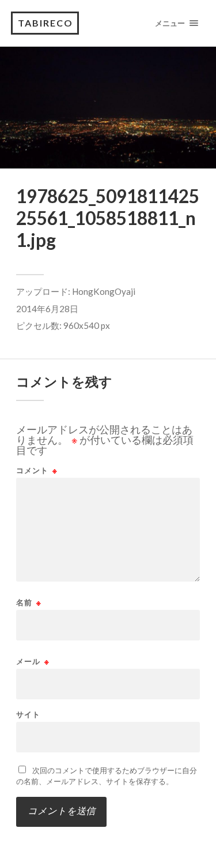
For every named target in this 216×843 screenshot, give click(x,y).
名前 (28, 602)
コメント (37, 470)
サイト (28, 714)
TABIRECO (45, 22)
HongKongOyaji (103, 291)
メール (33, 661)
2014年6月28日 (47, 309)
